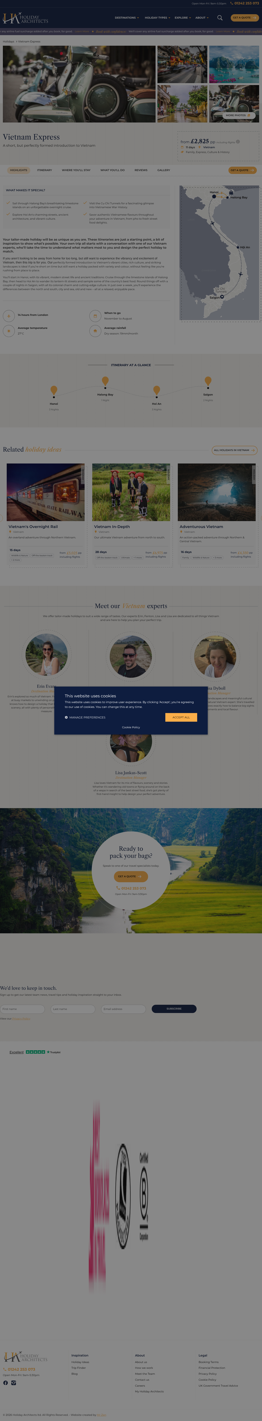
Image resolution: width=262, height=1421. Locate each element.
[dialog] (131, 710)
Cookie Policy (131, 727)
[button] (85, 717)
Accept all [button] (181, 717)
